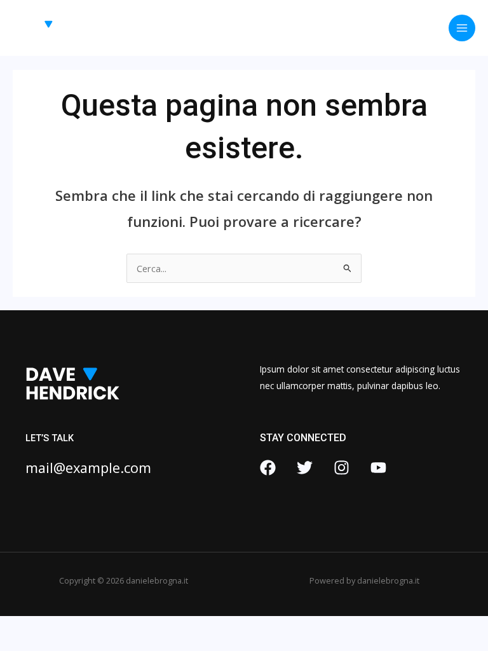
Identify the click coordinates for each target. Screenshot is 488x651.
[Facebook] (268, 468)
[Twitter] (305, 468)
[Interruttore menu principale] (462, 28)
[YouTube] (378, 468)
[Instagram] (341, 468)
